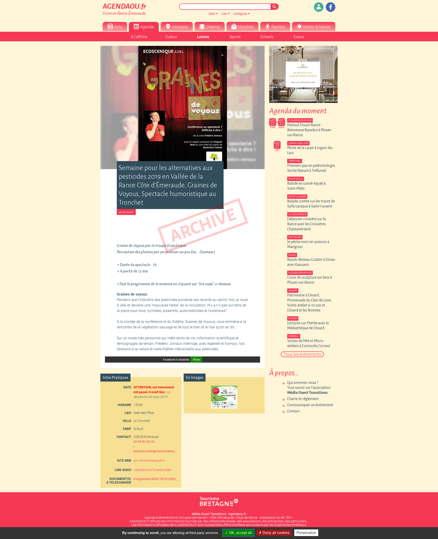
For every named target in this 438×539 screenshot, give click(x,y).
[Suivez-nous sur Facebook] (330, 7)
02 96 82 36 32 (143, 441)
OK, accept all (240, 533)
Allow (196, 359)
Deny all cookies (275, 533)
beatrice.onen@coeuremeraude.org (155, 451)
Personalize (306, 533)
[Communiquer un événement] (318, 7)
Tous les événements (302, 354)
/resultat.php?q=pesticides (152, 470)
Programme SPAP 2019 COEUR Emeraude (155, 479)
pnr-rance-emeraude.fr (149, 460)
